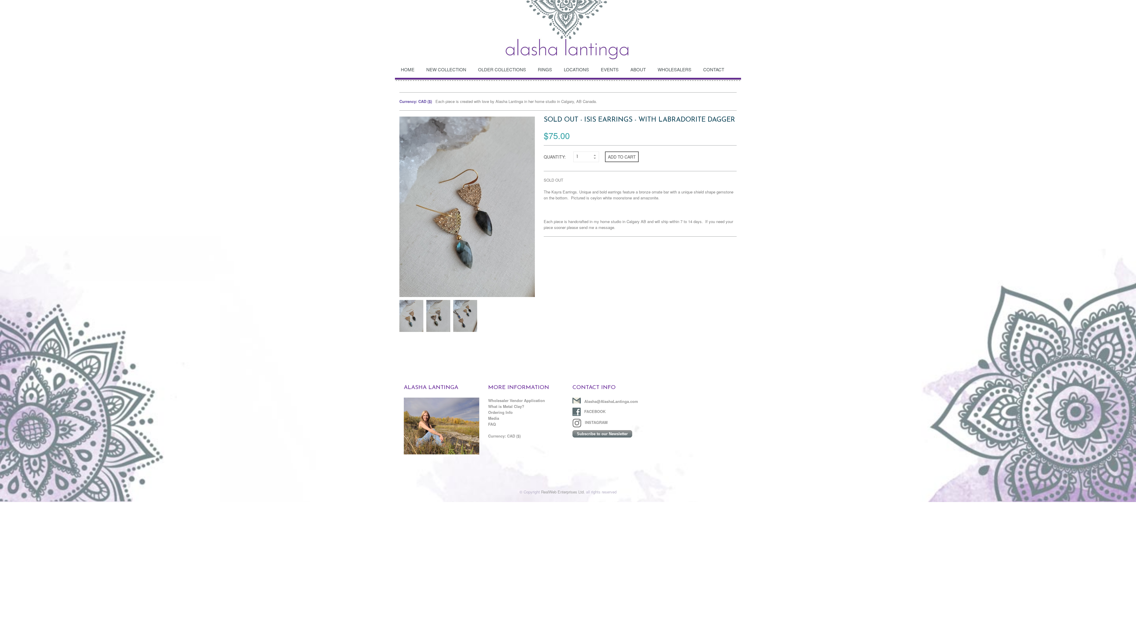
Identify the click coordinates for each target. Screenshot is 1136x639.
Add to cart (622, 157)
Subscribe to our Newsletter (602, 434)
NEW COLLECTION (446, 69)
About (638, 69)
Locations (576, 69)
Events (610, 69)
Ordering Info (500, 412)
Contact (713, 69)
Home (407, 69)
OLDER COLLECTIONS (502, 69)
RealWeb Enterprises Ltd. (563, 492)
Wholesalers (674, 69)
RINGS (545, 69)
